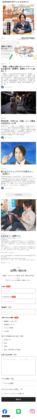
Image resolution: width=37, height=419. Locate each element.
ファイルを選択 (8, 383)
